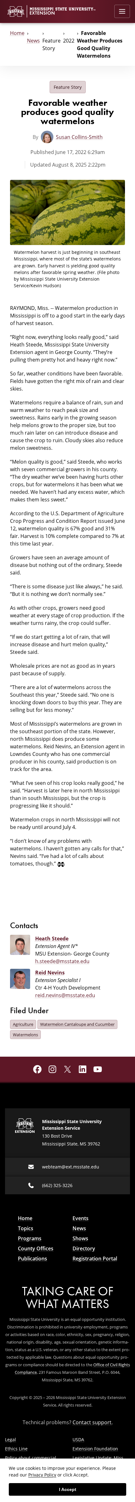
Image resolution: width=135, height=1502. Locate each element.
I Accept (67, 1489)
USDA (78, 1439)
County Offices (35, 1248)
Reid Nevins (50, 972)
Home (17, 33)
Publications (32, 1258)
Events (81, 1218)
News (33, 40)
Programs (29, 1238)
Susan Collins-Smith (79, 137)
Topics (25, 1228)
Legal (10, 1439)
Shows (80, 1238)
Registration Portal (95, 1258)
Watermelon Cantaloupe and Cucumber (77, 1024)
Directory (84, 1248)
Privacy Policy (42, 1475)
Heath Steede (51, 938)
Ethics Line (16, 1449)
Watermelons (25, 1034)
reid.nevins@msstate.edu (65, 995)
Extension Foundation (95, 1449)
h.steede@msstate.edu (62, 961)
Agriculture (23, 1024)
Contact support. (93, 1422)
